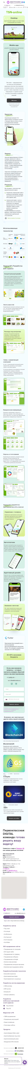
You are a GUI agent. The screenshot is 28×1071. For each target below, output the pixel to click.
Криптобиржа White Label (11, 1033)
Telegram (19, 848)
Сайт (4, 741)
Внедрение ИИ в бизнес (11, 1042)
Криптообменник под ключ (11, 1036)
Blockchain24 (8, 744)
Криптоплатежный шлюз (11, 1039)
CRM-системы (7, 986)
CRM (11, 773)
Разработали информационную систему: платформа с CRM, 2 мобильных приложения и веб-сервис (13, 780)
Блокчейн (8, 741)
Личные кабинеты (9, 994)
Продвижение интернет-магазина (13, 964)
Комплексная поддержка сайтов (13, 967)
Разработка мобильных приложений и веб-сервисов (11, 1001)
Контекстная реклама (10, 962)
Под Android (9, 1006)
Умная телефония (8, 1022)
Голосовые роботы (9, 1025)
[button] (11, 7)
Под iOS (8, 1008)
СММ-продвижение (9, 1016)
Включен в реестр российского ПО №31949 (14, 1065)
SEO (18, 741)
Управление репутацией (10, 1019)
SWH (5, 808)
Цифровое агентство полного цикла (15, 3)
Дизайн (16, 804)
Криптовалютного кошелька (12, 979)
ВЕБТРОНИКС (15, 2)
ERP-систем (7, 989)
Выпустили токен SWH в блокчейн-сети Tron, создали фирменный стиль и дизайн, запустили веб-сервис (14, 811)
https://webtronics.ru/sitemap (17, 920)
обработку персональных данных (11, 709)
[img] (14, 730)
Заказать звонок (14, 704)
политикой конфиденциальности (10, 711)
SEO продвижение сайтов (11, 946)
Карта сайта (7, 920)
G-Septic (6, 777)
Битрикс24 (6, 992)
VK (23, 848)
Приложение (14, 741)
